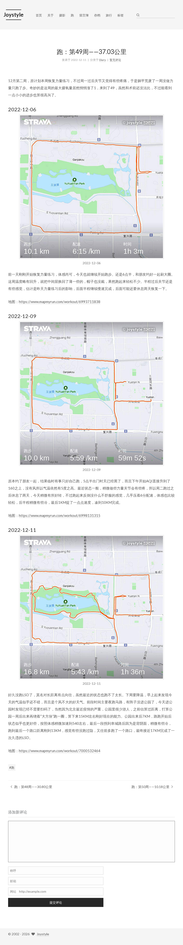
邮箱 (13, 881)
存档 (97, 15)
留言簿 (84, 15)
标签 (120, 15)
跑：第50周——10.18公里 (150, 787)
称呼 (13, 870)
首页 (39, 15)
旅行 (109, 15)
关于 (50, 15)
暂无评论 (115, 60)
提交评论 (56, 902)
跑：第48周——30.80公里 (33, 787)
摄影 (62, 15)
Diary (102, 60)
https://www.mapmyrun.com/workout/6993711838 (59, 301)
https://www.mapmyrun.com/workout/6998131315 (59, 515)
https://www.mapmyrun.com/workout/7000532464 (59, 751)
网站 (13, 891)
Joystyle (43, 934)
